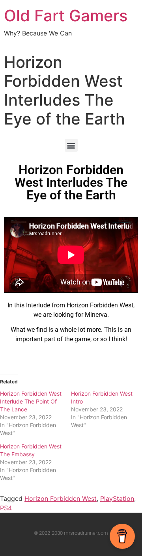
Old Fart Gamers (65, 15)
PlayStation (117, 498)
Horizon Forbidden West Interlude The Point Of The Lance (31, 401)
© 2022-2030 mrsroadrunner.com (71, 533)
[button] (71, 145)
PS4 (6, 508)
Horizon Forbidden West (60, 498)
